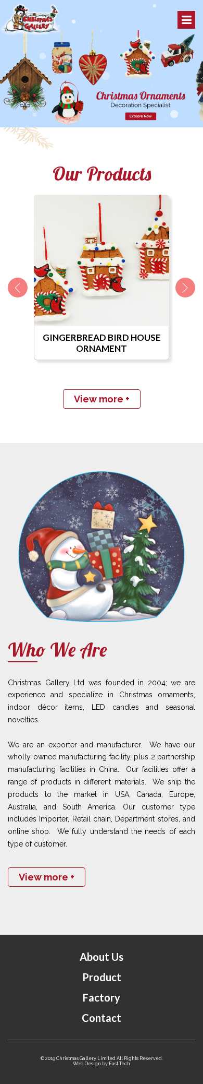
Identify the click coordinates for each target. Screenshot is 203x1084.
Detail (101, 262)
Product (101, 977)
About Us (101, 956)
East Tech (119, 1063)
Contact (101, 1017)
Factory (101, 997)
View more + (102, 399)
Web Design (87, 1063)
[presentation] (18, 287)
